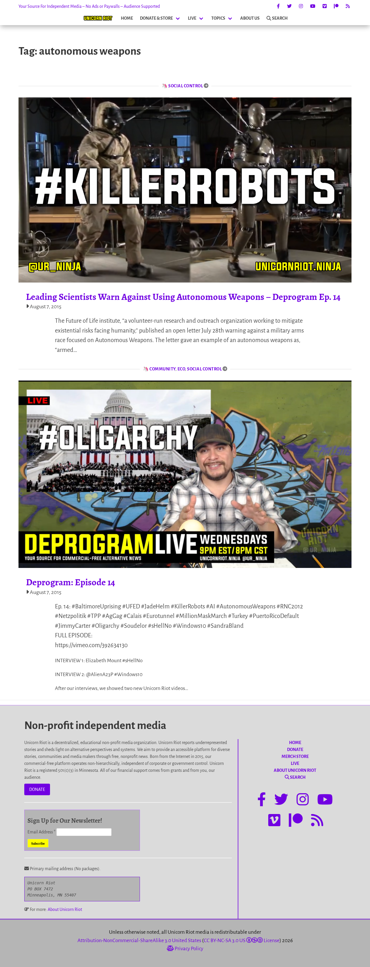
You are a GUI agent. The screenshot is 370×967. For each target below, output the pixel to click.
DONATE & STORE (156, 18)
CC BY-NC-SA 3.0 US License (242, 940)
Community (162, 369)
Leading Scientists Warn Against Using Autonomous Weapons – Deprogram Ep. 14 (183, 296)
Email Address (41, 832)
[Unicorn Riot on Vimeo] (324, 6)
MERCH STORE (295, 756)
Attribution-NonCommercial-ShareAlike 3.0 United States (139, 940)
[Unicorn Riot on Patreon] (336, 6)
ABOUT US (250, 18)
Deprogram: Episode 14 (70, 582)
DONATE (37, 789)
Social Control (185, 86)
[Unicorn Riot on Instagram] (301, 6)
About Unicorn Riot (65, 909)
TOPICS (218, 18)
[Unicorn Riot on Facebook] (278, 6)
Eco (181, 369)
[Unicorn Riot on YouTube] (312, 6)
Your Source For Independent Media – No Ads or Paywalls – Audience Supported (89, 6)
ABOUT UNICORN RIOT (295, 770)
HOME (127, 18)
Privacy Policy (188, 948)
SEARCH (280, 18)
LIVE (192, 18)
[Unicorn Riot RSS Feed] (348, 6)
